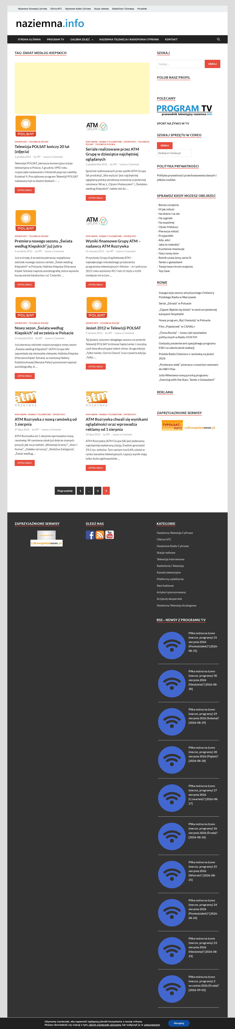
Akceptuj (179, 1023)
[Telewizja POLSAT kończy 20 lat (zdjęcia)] (47, 127)
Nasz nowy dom (169, 253)
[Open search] (218, 39)
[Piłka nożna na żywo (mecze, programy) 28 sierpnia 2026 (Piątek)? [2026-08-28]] (172, 772)
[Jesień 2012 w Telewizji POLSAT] (118, 308)
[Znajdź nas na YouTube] (109, 535)
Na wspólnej (166, 222)
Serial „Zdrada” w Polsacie (175, 303)
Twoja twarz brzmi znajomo (176, 266)
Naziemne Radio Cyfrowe (78, 8)
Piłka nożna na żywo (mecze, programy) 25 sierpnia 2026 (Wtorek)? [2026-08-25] (203, 870)
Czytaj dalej (23, 189)
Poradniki (142, 8)
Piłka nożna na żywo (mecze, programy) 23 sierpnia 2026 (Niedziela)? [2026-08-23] (203, 947)
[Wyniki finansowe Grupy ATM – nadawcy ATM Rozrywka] (118, 221)
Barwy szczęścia (169, 204)
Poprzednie (65, 490)
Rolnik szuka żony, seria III (175, 257)
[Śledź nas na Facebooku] (90, 535)
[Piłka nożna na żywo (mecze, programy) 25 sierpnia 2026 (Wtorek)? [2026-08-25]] (172, 887)
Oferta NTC (56, 8)
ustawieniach (152, 1025)
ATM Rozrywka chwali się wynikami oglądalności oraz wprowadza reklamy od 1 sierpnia (117, 424)
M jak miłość (166, 209)
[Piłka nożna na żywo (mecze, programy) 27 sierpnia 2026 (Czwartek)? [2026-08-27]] (172, 810)
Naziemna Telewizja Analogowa (176, 605)
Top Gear (164, 271)
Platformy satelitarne (170, 579)
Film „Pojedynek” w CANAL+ (177, 326)
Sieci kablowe (165, 585)
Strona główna (29, 39)
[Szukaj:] (188, 64)
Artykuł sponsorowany (171, 592)
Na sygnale (165, 218)
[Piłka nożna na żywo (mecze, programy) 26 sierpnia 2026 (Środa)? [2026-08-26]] (172, 849)
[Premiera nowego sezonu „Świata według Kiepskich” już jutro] (47, 221)
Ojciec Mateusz (168, 227)
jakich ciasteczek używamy (105, 1025)
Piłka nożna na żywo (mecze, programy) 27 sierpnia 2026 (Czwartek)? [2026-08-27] (203, 794)
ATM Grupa (91, 141)
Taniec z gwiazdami (170, 262)
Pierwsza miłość (169, 231)
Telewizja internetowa (170, 559)
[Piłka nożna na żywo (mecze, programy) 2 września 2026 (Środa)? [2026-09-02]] (172, 1001)
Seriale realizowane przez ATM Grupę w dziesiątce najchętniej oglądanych (112, 154)
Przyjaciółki (166, 235)
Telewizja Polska (105, 144)
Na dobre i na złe (169, 213)
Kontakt (171, 39)
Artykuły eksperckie (169, 598)
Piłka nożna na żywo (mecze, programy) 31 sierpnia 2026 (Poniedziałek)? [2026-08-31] (203, 641)
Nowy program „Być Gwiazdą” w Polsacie (184, 320)
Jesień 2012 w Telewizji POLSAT (113, 328)
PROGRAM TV (55, 39)
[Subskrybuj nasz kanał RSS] (99, 535)
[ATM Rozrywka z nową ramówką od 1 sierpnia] (47, 399)
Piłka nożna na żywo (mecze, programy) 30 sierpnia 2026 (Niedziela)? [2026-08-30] (203, 679)
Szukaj (165, 145)
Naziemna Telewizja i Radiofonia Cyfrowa (129, 39)
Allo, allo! (164, 240)
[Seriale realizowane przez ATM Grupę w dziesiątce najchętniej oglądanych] (118, 127)
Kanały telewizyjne (110, 141)
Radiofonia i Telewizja (123, 8)
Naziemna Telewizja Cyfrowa (32, 8)
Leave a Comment (53, 156)
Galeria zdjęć (80, 39)
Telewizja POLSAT (38, 141)
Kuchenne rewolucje (171, 249)
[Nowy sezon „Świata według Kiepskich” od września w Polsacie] (47, 308)
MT (39, 156)
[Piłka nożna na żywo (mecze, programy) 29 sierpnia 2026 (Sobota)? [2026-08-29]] (172, 734)
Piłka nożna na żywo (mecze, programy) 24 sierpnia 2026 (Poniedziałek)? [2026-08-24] (203, 909)
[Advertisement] (82, 88)
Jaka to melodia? (169, 244)
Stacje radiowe (101, 8)
